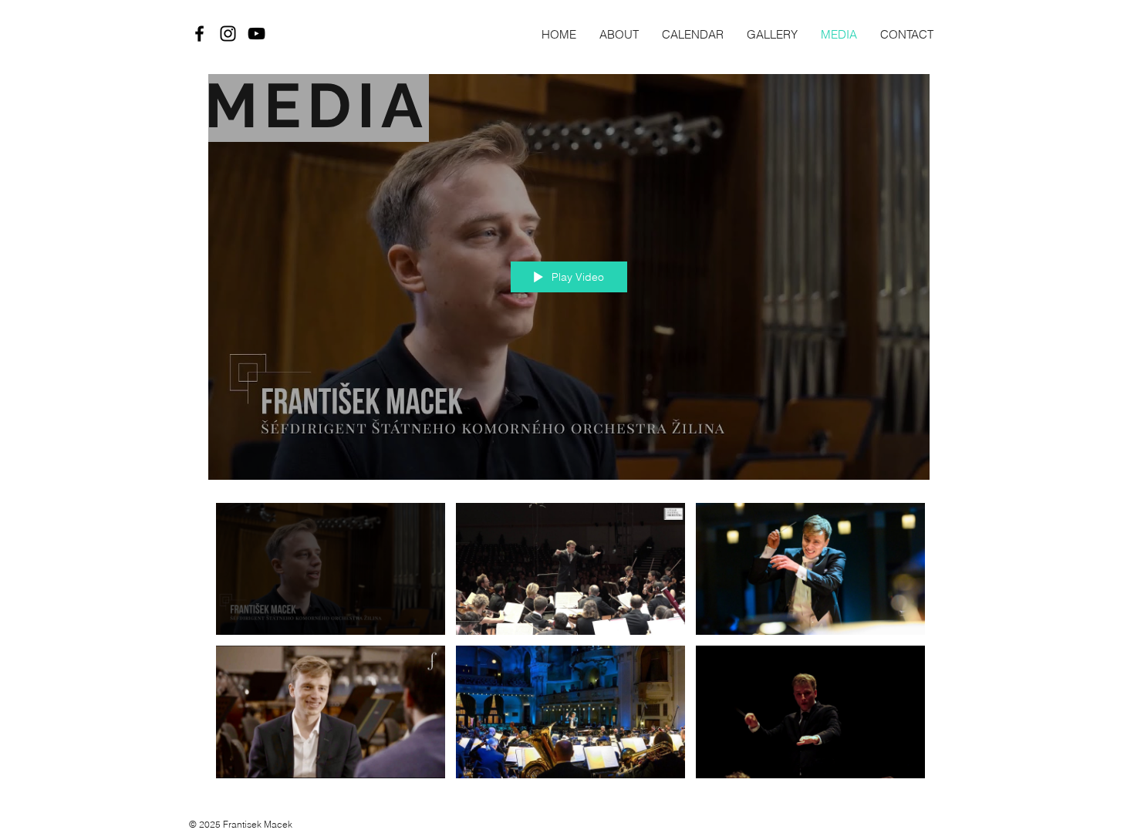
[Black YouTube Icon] (256, 33)
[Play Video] (330, 569)
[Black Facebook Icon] (199, 33)
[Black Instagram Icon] (228, 33)
